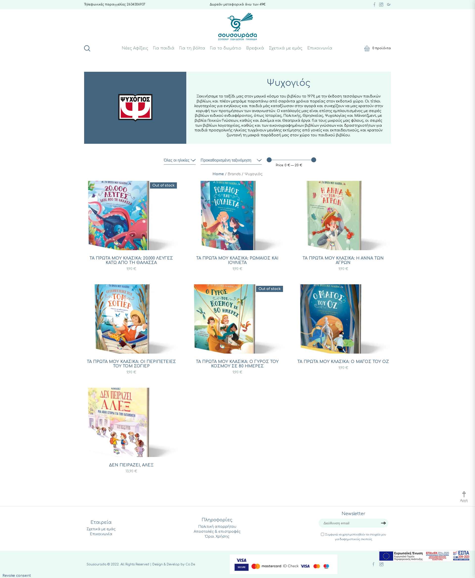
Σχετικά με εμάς (285, 48)
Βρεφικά (255, 48)
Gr (389, 4)
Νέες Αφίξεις (135, 48)
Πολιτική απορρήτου (217, 527)
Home (218, 174)
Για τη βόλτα (192, 48)
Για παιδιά (163, 48)
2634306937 (136, 4)
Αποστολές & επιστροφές (217, 531)
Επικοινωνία (319, 48)
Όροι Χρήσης (217, 536)
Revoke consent (16, 576)
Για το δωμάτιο (225, 48)
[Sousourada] (237, 26)
